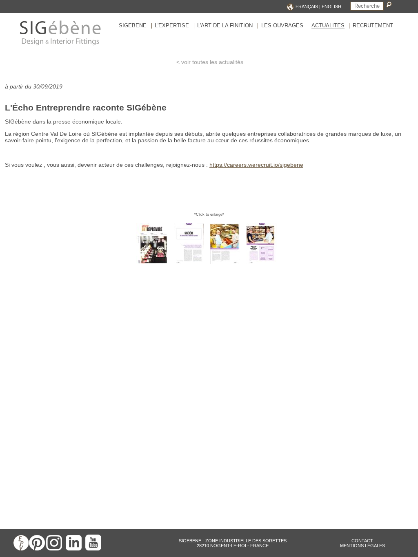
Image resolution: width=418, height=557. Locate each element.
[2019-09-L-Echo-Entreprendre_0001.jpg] (154, 262)
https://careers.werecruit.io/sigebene (256, 164)
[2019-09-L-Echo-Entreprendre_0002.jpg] (191, 262)
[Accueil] (60, 45)
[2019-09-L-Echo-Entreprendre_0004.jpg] (264, 262)
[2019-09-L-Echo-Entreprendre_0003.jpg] (228, 262)
